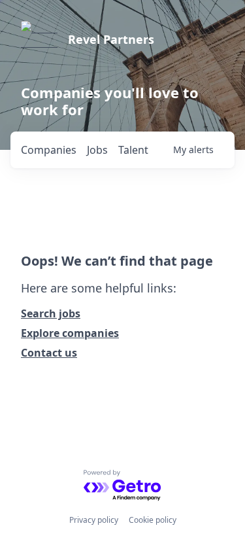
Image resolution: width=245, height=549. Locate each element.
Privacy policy (93, 519)
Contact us (49, 352)
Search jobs (50, 313)
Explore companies (70, 333)
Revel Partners (111, 39)
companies (48, 150)
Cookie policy (152, 519)
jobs (97, 150)
